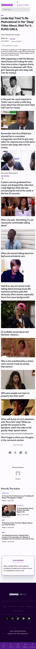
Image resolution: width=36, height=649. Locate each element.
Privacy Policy (29, 606)
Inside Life (5, 493)
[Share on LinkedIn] (20, 452)
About (4, 606)
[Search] (28, 9)
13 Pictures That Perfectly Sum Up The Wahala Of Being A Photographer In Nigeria (18, 497)
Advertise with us (12, 606)
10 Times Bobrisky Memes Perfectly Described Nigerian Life (25, 510)
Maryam (12, 39)
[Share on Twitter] (15, 452)
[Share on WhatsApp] (26, 452)
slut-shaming (5, 176)
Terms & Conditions (18, 611)
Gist (2, 15)
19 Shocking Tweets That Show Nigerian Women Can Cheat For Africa (17, 524)
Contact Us (21, 606)
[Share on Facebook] (10, 452)
